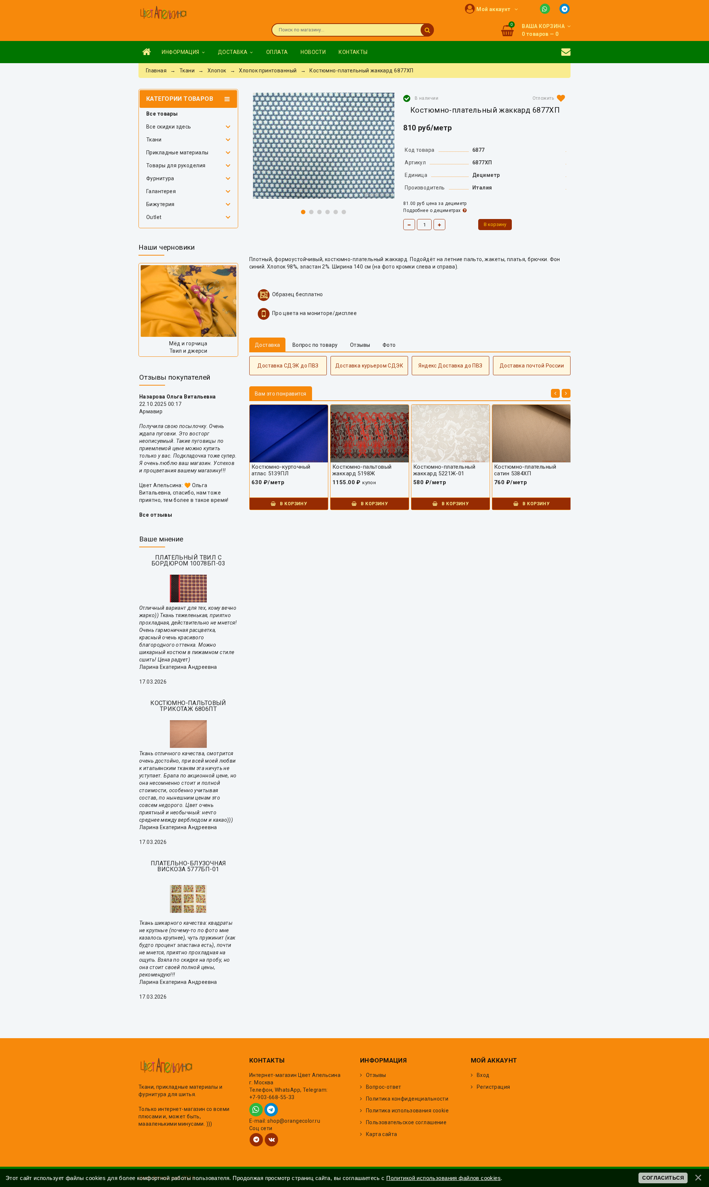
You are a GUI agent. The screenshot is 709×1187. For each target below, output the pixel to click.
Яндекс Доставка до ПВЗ (450, 366)
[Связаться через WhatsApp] (546, 8)
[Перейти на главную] (163, 13)
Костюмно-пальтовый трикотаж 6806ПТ (188, 705)
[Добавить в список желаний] (547, 98)
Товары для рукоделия (175, 165)
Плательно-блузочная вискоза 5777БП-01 (188, 866)
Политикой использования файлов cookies (443, 1178)
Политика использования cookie (407, 1111)
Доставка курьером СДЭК (369, 366)
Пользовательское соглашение (406, 1122)
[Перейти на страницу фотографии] (188, 301)
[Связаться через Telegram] (565, 8)
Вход (483, 1075)
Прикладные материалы (177, 152)
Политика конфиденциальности (407, 1099)
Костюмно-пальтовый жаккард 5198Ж (362, 470)
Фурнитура (160, 178)
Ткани (153, 140)
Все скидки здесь (168, 127)
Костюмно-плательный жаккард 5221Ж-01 (444, 470)
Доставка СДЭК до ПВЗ (287, 366)
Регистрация (493, 1087)
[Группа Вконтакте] (271, 1139)
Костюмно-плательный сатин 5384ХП (525, 470)
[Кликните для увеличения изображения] (323, 146)
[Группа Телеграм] (256, 1139)
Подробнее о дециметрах (431, 210)
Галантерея (161, 191)
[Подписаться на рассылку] (566, 52)
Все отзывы (155, 515)
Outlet (154, 217)
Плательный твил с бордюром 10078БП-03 (188, 560)
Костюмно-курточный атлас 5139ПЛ (281, 470)
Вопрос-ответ (383, 1087)
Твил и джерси (188, 351)
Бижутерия (160, 204)
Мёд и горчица (188, 343)
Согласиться (663, 1178)
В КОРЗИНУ (293, 503)
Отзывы (376, 1075)
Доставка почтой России (532, 366)
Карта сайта (381, 1134)
